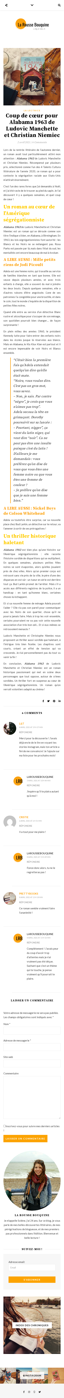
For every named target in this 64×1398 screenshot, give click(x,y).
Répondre (25, 732)
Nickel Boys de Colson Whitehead (29, 511)
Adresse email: (17, 1261)
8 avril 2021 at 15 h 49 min (39, 857)
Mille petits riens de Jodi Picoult (29, 262)
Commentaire (11, 1073)
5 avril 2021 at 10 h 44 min (39, 780)
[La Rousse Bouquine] (32, 24)
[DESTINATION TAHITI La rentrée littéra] (56, 1376)
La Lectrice (32, 110)
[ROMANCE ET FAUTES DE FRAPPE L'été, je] (8, 1376)
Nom (6, 1024)
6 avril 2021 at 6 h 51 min (30, 821)
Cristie (24, 817)
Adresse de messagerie (17, 1040)
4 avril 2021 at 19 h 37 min (31, 727)
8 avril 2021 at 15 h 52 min (39, 938)
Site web (8, 1056)
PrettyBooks (28, 893)
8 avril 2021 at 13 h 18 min (31, 897)
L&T (21, 723)
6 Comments (39, 142)
